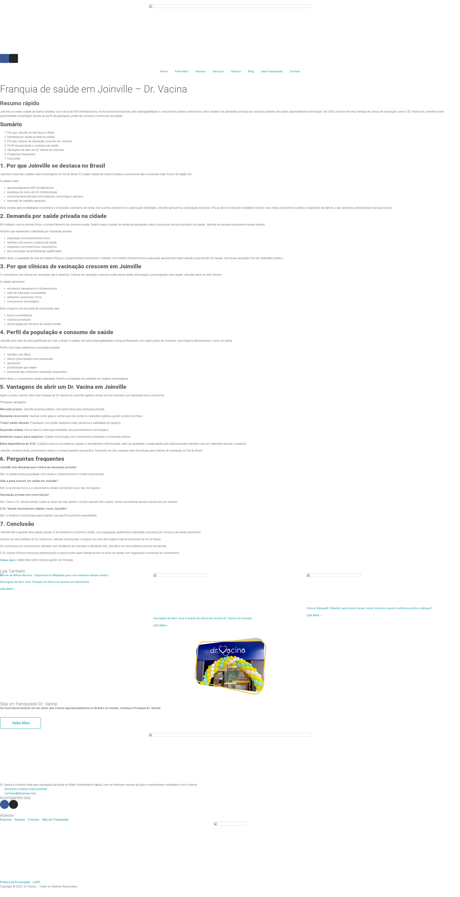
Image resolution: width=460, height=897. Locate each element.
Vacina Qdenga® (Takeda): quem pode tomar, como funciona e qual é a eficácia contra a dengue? (370, 608)
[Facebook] (4, 58)
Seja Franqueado (271, 71)
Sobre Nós (181, 71)
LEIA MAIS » (7, 589)
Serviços (218, 71)
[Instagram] (13, 58)
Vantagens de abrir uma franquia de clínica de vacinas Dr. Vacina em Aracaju (203, 618)
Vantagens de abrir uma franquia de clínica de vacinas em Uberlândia (45, 582)
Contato (295, 71)
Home (164, 71)
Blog (251, 71)
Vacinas (200, 71)
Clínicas (236, 71)
